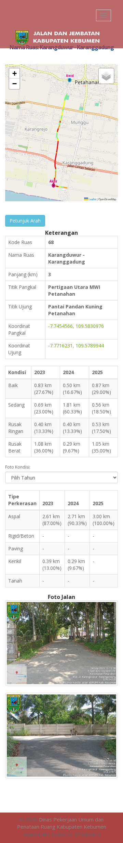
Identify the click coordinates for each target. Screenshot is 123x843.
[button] (70, 78)
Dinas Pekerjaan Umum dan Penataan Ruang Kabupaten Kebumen (61, 823)
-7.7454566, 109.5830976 (76, 326)
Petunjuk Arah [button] (25, 220)
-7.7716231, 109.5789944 (76, 345)
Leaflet (92, 199)
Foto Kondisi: (17, 467)
